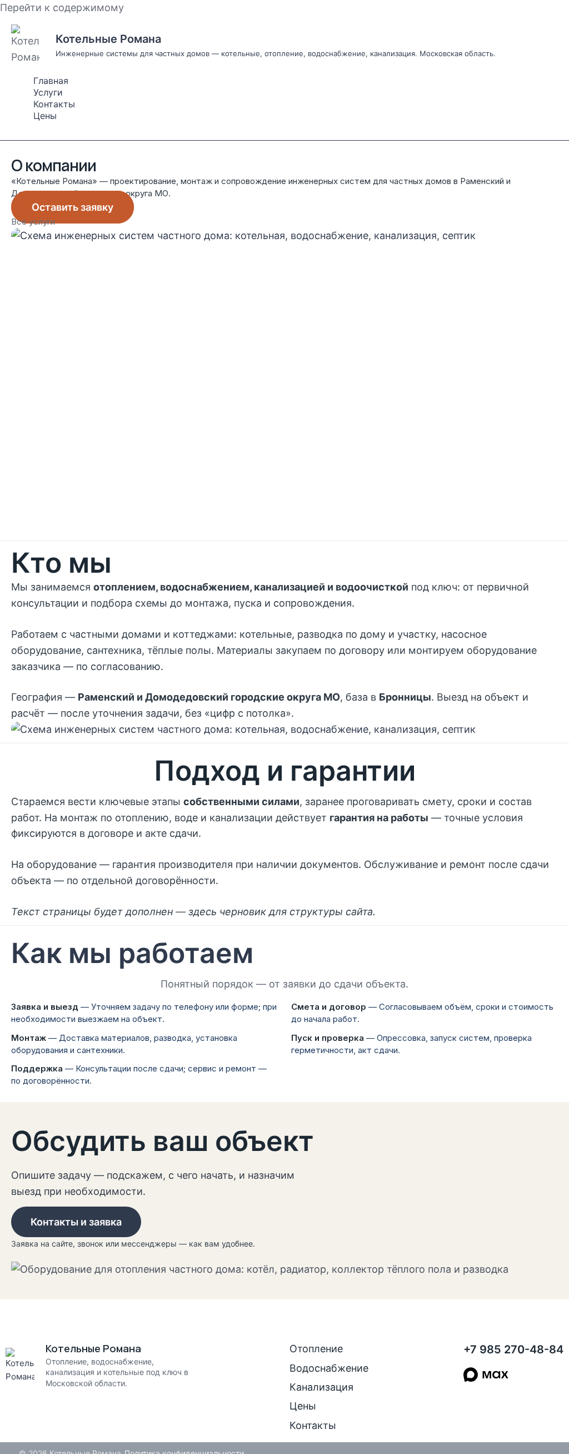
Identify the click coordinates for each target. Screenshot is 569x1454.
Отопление (316, 1348)
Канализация (321, 1387)
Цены (45, 115)
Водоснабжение (329, 1368)
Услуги (48, 92)
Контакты (54, 104)
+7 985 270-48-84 (513, 1349)
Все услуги (33, 221)
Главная (50, 80)
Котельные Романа (108, 39)
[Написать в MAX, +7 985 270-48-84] (485, 1374)
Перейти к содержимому (62, 7)
